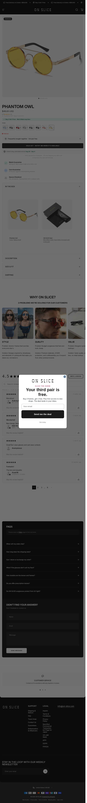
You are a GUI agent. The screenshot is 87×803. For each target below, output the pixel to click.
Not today (42, 422)
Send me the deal (42, 414)
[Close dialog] (65, 377)
